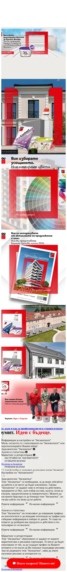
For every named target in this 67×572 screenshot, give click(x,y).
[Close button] (4, 3)
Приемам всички (15, 467)
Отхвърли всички (15, 461)
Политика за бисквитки (11, 464)
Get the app (7, 25)
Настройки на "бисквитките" (22, 458)
